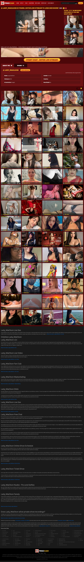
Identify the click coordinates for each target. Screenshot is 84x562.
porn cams (17, 538)
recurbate (22, 520)
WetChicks (61, 543)
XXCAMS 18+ (28, 535)
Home (17, 3)
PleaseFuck (28, 538)
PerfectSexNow (5, 532)
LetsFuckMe (40, 543)
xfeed (51, 532)
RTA (39, 553)
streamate (4, 535)
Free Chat (10, 440)
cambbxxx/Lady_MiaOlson (75, 525)
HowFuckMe (15, 533)
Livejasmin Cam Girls (54, 533)
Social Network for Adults (39, 535)
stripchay (4, 541)
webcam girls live (38, 530)
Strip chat (43, 3)
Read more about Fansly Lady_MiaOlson (9, 506)
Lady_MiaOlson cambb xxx (44, 525)
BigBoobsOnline (62, 538)
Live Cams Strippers (66, 536)
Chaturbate (51, 3)
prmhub (16, 541)
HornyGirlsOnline (77, 535)
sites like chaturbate (6, 543)
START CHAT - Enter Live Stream (42, 60)
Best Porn (28, 536)
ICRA (45, 553)
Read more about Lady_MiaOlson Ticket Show (10, 479)
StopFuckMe (28, 544)
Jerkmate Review (5, 538)
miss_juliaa (28, 543)
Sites (21, 3)
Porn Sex (64, 530)
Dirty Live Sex (52, 530)
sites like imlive (17, 543)
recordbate (27, 520)
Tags (26, 3)
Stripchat (64, 520)
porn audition (37, 536)
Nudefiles (4, 540)
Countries (31, 3)
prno (14, 530)
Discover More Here (78, 533)
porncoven (28, 530)
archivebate (17, 520)
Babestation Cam (62, 540)
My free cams (71, 520)
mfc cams (37, 3)
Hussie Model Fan (29, 541)
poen (49, 543)
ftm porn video (40, 541)
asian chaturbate (5, 536)
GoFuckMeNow (18, 540)
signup (80, 3)
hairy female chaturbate (78, 530)
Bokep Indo (40, 540)
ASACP (42, 553)
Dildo (9, 399)
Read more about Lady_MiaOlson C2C (8, 347)
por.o (81, 538)
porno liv (16, 544)
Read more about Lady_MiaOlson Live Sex (55, 334)
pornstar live (4, 533)
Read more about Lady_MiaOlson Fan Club (10, 371)
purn (27, 540)
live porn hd (28, 533)
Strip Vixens (76, 536)
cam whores (50, 541)
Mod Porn (52, 535)
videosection (40, 538)
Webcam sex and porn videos (40, 533)
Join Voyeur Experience (17, 536)
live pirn (63, 533)
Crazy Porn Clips (65, 532)
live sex (63, 535)
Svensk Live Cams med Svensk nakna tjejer (67, 541)
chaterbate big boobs (63, 544)
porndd (36, 532)
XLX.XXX (81, 540)
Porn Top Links (51, 538)
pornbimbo (52, 536)
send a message (25, 70)
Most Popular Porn (77, 532)
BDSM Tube (4, 544)
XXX (49, 544)
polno (39, 544)
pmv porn (14, 535)
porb (27, 532)
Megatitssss (50, 540)
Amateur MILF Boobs (16, 532)
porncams (4, 530)
